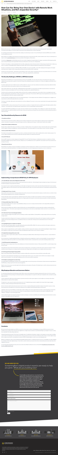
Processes (42, 1)
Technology (14, 12)
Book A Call (48, 450)
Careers (47, 1)
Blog (29, 1)
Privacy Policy (12, 411)
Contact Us (54, 1)
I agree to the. (11, 411)
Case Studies (34, 1)
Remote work (9, 60)
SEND (8, 413)
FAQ (50, 1)
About (38, 1)
